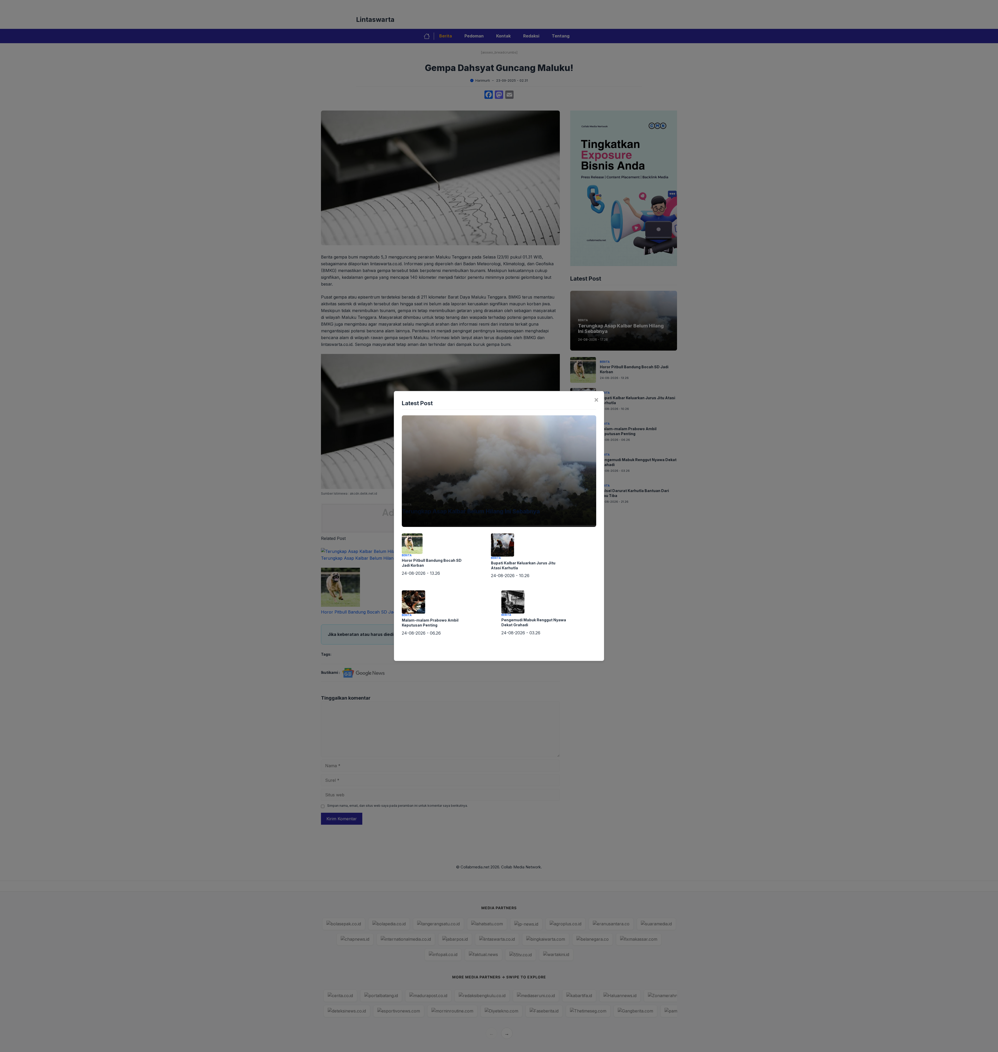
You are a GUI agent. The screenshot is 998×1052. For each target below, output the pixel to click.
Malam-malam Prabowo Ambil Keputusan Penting (430, 622)
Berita (407, 504)
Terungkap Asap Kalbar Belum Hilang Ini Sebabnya (471, 511)
